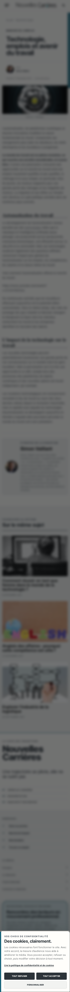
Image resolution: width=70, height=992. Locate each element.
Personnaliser (35, 985)
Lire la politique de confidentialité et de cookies (29, 965)
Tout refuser (19, 976)
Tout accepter (51, 976)
